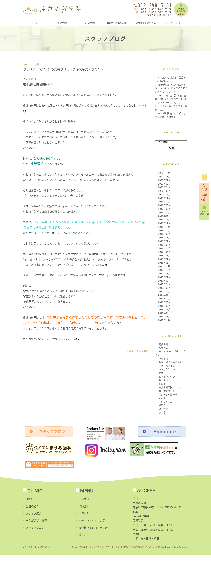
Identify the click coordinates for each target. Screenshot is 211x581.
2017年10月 (164, 270)
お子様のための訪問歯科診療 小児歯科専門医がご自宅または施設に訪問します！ (171, 88)
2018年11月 (164, 227)
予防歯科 (84, 506)
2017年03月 (164, 288)
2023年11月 (164, 173)
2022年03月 (164, 176)
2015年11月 (164, 320)
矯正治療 (163, 409)
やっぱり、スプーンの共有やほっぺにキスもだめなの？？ (63, 69)
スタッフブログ (174, 23)
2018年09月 (164, 234)
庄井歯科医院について (170, 387)
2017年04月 (164, 284)
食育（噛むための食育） (171, 362)
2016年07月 (164, 309)
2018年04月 (164, 252)
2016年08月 (164, 306)
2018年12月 (164, 223)
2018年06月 (164, 245)
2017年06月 (164, 281)
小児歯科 (163, 359)
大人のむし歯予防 (168, 394)
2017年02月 (164, 291)
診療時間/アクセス (146, 23)
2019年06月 (164, 205)
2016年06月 (164, 313)
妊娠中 (162, 384)
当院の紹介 (32, 506)
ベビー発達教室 (167, 366)
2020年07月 (164, 180)
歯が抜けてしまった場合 (93, 527)
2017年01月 (164, 295)
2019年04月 (164, 212)
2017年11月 (164, 266)
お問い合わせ (46, 547)
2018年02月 (164, 259)
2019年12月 (164, 198)
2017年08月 (164, 273)
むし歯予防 (164, 380)
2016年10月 (164, 299)
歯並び (162, 373)
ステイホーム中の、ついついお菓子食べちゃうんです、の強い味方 (171, 106)
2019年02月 (164, 216)
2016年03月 (164, 316)
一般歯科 (84, 499)
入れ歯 (162, 398)
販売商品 (163, 348)
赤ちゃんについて (168, 369)
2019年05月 (164, 209)
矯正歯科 (84, 534)
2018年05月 (164, 248)
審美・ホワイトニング (92, 520)
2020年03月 (164, 191)
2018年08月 (164, 237)
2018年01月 (164, 263)
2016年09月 (164, 302)
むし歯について (167, 391)
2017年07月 (164, 277)
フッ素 (162, 412)
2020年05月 (164, 184)
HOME (35, 23)
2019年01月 (164, 219)
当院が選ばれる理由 (118, 23)
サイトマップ (30, 547)
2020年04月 (164, 187)
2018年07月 (164, 241)
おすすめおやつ (167, 377)
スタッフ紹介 (34, 513)
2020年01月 (164, 194)
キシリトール (165, 402)
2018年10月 (164, 230)
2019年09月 (164, 201)
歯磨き (162, 405)
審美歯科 (163, 344)
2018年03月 (164, 255)
